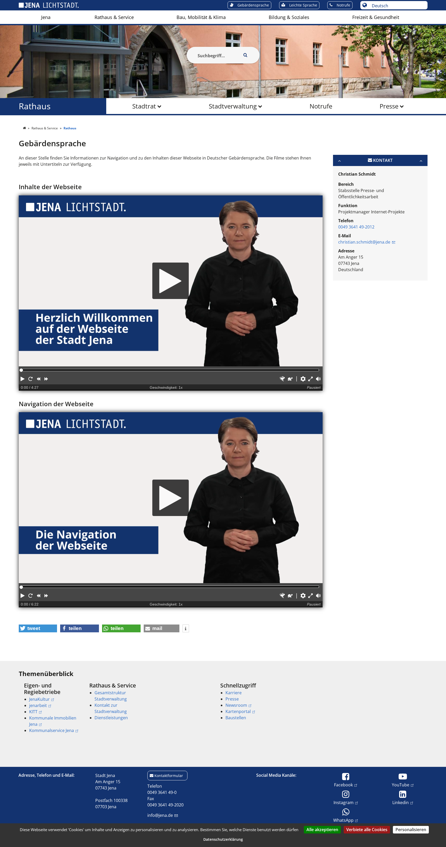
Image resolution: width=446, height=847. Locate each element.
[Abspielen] (171, 280)
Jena (46, 17)
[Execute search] (245, 55)
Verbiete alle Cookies (366, 829)
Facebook (343, 785)
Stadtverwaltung (233, 106)
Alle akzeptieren (322, 829)
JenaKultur (39, 699)
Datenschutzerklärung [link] (223, 839)
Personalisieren (410, 829)
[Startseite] (25, 128)
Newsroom (236, 705)
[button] (23, 379)
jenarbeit (38, 705)
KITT (33, 712)
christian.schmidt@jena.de (364, 242)
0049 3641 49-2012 (356, 227)
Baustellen (235, 718)
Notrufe (321, 106)
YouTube (400, 785)
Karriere (233, 693)
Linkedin (400, 802)
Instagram (344, 802)
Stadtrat (144, 106)
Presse (389, 106)
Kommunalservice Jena (51, 730)
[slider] (21, 370)
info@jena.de (160, 815)
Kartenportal (238, 711)
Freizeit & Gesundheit (375, 17)
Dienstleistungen (111, 718)
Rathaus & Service (114, 17)
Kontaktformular (168, 775)
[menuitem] (46, 17)
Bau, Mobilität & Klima (201, 17)
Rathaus (35, 106)
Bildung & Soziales (289, 17)
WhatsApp (343, 820)
